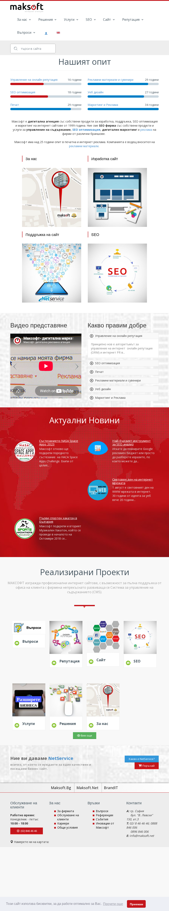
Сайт (107, 19)
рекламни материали (84, 146)
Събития (102, 819)
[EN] (57, 32)
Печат (14, 105)
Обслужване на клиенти (68, 817)
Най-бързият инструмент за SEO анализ (131, 442)
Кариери (63, 823)
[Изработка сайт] (117, 197)
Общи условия (67, 827)
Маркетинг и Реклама (103, 105)
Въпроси (24, 32)
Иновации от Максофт (105, 825)
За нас (22, 19)
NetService (60, 758)
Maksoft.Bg (61, 787)
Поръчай (148, 766)
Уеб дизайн (95, 92)
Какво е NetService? (142, 759)
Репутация (131, 19)
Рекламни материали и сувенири (110, 80)
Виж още (86, 735)
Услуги (69, 19)
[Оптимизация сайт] (117, 273)
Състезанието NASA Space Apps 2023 (58, 442)
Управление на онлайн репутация (34, 80)
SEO (89, 19)
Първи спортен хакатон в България (58, 520)
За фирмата (65, 811)
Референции (104, 815)
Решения (46, 19)
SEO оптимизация (22, 92)
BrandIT (111, 787)
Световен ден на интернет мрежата (132, 481)
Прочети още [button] (113, 904)
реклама (146, 130)
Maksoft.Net (88, 787)
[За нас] (51, 197)
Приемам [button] (136, 904)
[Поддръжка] (51, 273)
